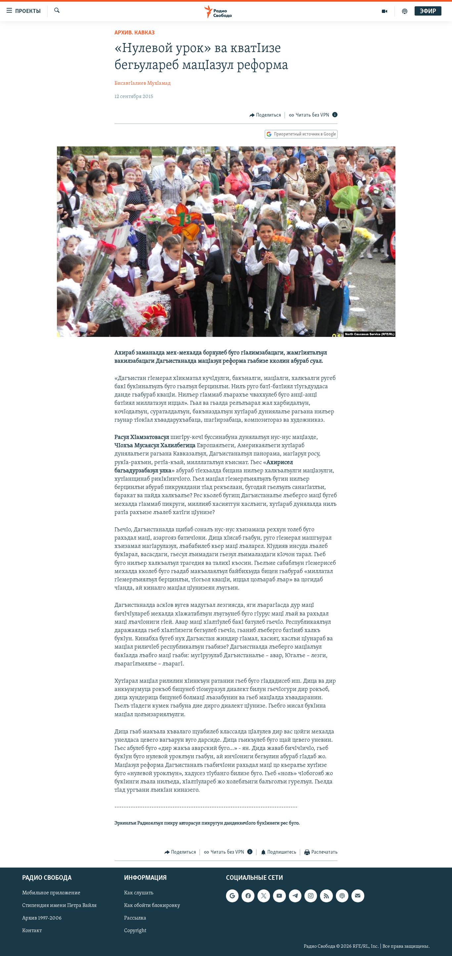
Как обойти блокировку (152, 905)
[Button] (265, 115)
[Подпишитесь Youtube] (279, 895)
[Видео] (385, 11)
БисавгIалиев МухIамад (142, 83)
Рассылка (135, 918)
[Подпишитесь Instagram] (310, 895)
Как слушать (138, 893)
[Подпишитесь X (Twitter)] (263, 895)
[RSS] (326, 895)
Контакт (32, 930)
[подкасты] (405, 11)
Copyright (135, 930)
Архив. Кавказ (134, 33)
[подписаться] (357, 895)
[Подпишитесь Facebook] (248, 895)
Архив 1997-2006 (42, 918)
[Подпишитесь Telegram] (295, 895)
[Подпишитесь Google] (232, 895)
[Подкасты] (342, 895)
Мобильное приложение (51, 893)
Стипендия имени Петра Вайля (59, 905)
